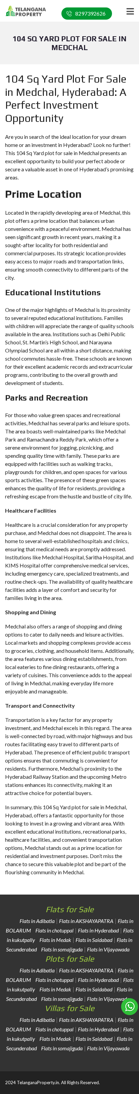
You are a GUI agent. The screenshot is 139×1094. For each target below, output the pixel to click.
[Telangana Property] (23, 11)
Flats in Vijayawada (108, 949)
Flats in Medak (55, 940)
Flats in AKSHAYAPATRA (86, 921)
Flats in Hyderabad (98, 930)
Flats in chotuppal (54, 930)
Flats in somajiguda (62, 949)
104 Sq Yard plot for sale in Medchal (84, 807)
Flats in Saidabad (94, 940)
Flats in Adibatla (37, 921)
